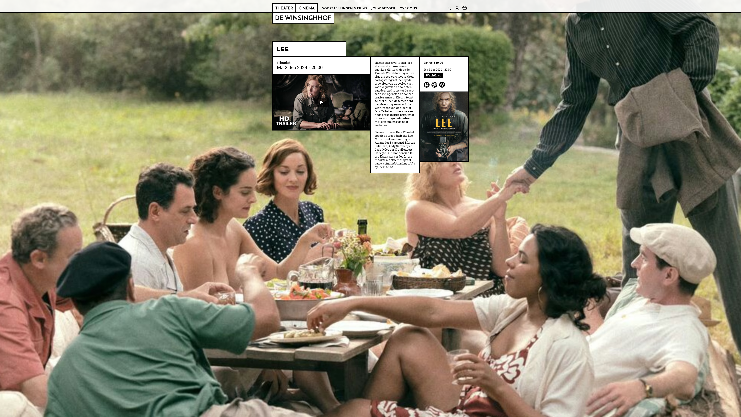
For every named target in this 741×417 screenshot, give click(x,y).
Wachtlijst (433, 75)
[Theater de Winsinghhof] (284, 7)
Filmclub (284, 63)
